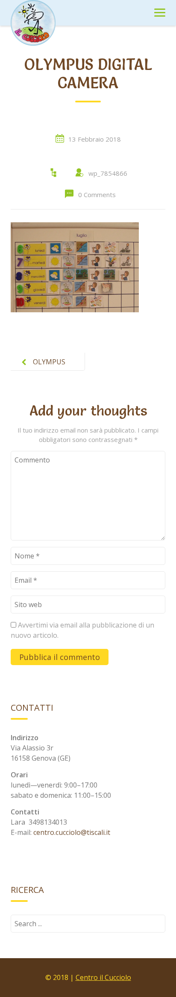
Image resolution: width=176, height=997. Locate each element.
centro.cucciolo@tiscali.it (71, 832)
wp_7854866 (107, 173)
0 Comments (97, 194)
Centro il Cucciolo (103, 977)
